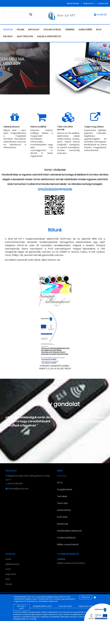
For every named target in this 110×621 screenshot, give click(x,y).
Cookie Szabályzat (66, 537)
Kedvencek (103, 3)
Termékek (69, 29)
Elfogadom (85, 597)
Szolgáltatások (52, 29)
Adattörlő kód (25, 36)
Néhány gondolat (55, 404)
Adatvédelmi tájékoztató (48, 601)
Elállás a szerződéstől (49, 36)
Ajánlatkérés (85, 29)
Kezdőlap (8, 29)
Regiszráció (89, 3)
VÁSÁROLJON (55, 74)
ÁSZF (8, 579)
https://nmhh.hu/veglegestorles (55, 188)
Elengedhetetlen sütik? (42, 606)
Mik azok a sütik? (21, 607)
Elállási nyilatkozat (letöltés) (71, 563)
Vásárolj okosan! (11, 126)
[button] (8, 68)
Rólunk (20, 29)
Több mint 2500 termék (65, 128)
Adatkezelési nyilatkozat (69, 530)
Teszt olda (62, 503)
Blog (98, 29)
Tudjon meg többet (94, 126)
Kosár (8, 559)
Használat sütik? (65, 606)
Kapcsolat (34, 29)
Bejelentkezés (73, 3)
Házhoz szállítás (38, 126)
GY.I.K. (60, 482)
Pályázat (8, 36)
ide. (59, 259)
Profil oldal (62, 517)
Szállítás (61, 559)
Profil (8, 569)
